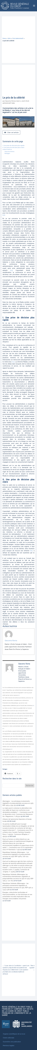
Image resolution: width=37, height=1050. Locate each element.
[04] (13, 362)
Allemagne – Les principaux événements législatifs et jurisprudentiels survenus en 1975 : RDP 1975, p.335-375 (18, 803)
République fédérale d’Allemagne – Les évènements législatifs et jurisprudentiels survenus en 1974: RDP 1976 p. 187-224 (16, 854)
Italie (9, 38)
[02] (4, 215)
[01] (29, 209)
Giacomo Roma (10, 101)
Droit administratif (18, 38)
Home (4, 38)
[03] (11, 270)
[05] (31, 550)
